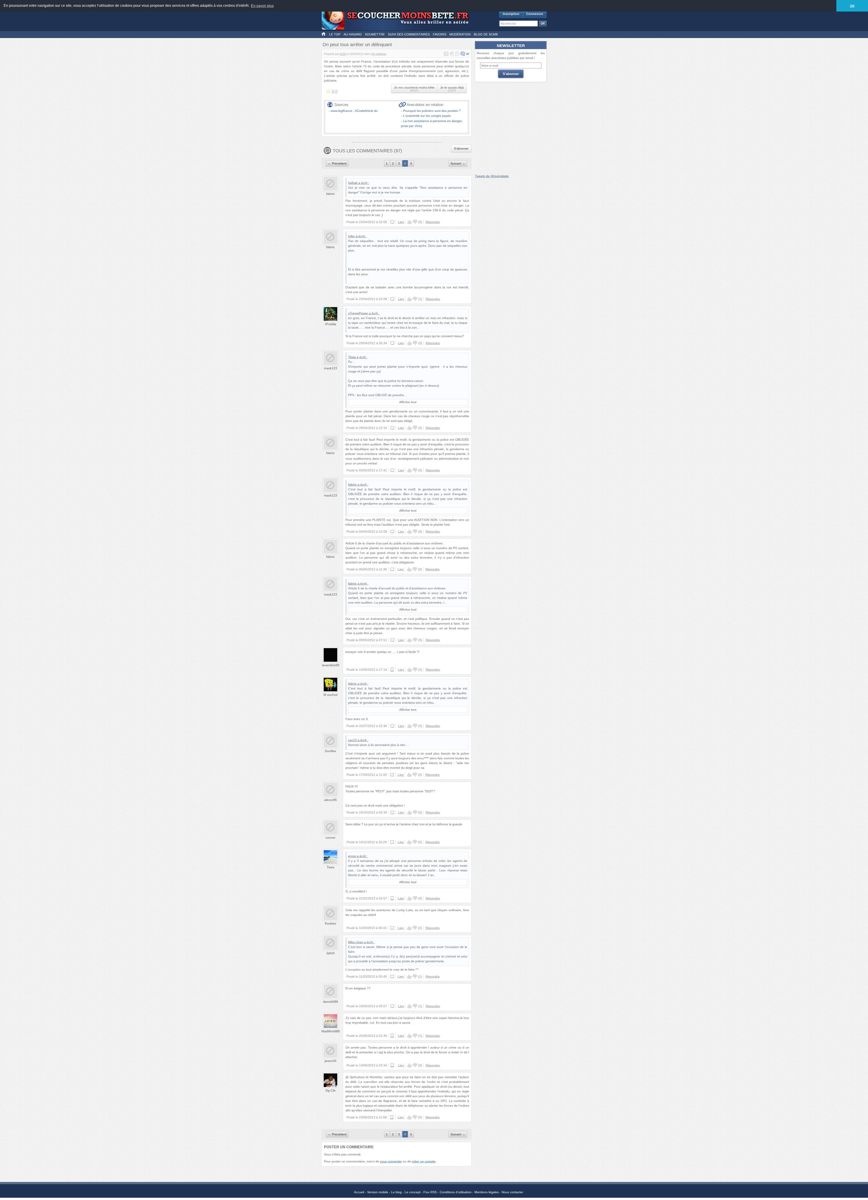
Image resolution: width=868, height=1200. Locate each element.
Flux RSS (430, 1192)
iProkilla (330, 324)
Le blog (396, 1192)
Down (415, 222)
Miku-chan (355, 942)
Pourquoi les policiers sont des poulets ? (432, 111)
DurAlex (330, 751)
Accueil (359, 1192)
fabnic (330, 193)
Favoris (439, 34)
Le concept (412, 1192)
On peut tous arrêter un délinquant (357, 44)
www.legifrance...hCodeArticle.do (354, 111)
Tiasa (330, 867)
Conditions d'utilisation (456, 1192)
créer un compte (423, 1161)
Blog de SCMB (486, 34)
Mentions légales (486, 1192)
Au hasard (353, 34)
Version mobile (377, 1192)
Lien (401, 222)
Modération (460, 34)
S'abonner (461, 148)
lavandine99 (330, 665)
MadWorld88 (330, 1031)
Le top (334, 34)
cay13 (352, 740)
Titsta (352, 357)
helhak (353, 183)
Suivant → (458, 163)
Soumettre (375, 34)
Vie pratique (378, 54)
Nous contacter (512, 1192)
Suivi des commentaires (409, 34)
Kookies (330, 923)
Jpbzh (330, 953)
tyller (351, 236)
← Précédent (337, 163)
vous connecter (391, 1161)
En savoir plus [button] (262, 6)
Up (409, 222)
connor (330, 837)
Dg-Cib (330, 1090)
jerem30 (330, 1061)
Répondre (433, 222)
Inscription (511, 14)
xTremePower (358, 313)
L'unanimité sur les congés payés (427, 116)
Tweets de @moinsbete (492, 176)
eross (352, 856)
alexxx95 (330, 800)
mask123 (330, 368)
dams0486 (330, 1001)
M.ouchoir (330, 694)
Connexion (534, 14)
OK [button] (852, 6)
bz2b (343, 54)
